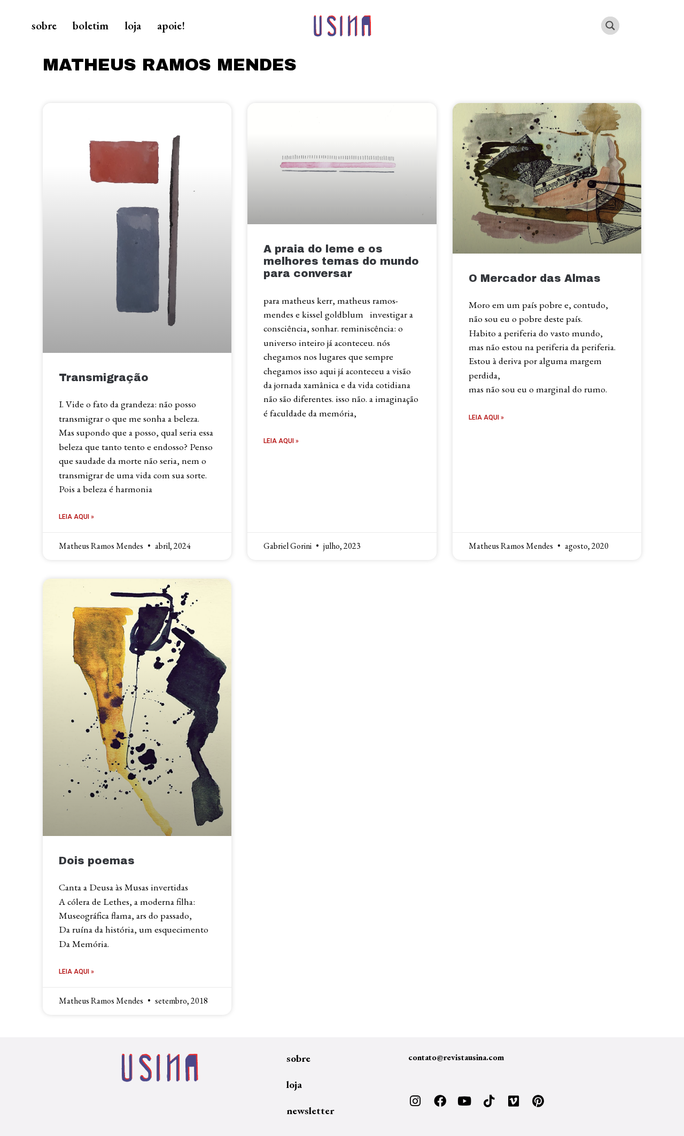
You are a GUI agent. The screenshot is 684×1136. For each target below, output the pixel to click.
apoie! (171, 25)
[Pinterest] (538, 1101)
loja (133, 25)
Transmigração (104, 377)
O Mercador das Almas (535, 278)
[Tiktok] (489, 1101)
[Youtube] (464, 1101)
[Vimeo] (513, 1101)
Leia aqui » (76, 516)
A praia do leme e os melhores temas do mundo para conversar (341, 261)
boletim (90, 25)
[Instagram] (415, 1101)
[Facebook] (440, 1101)
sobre (44, 25)
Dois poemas (97, 860)
